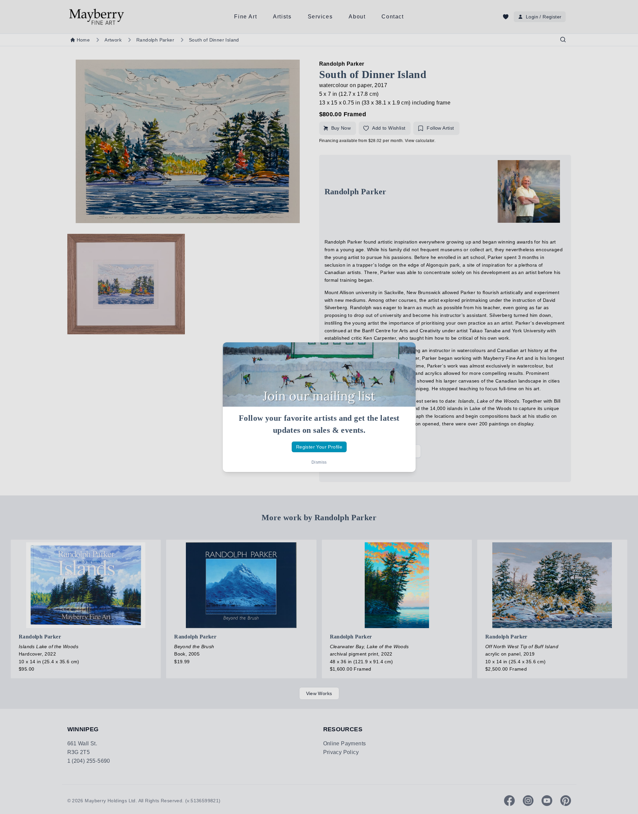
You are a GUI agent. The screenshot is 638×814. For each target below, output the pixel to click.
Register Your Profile (319, 446)
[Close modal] (405, 353)
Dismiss (319, 462)
